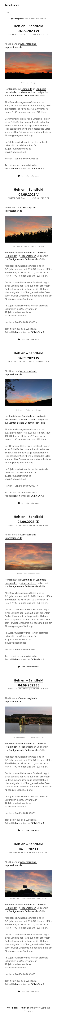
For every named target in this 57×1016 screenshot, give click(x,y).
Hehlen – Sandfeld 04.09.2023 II (28, 682)
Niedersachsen (28, 92)
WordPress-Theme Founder (21, 1007)
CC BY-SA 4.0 (37, 168)
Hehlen (16, 168)
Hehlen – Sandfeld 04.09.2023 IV (28, 355)
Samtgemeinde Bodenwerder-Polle (27, 95)
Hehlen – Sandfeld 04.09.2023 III (28, 519)
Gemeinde (26, 88)
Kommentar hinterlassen (30, 176)
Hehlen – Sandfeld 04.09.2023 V (28, 192)
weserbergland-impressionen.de (21, 45)
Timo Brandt (12, 4)
